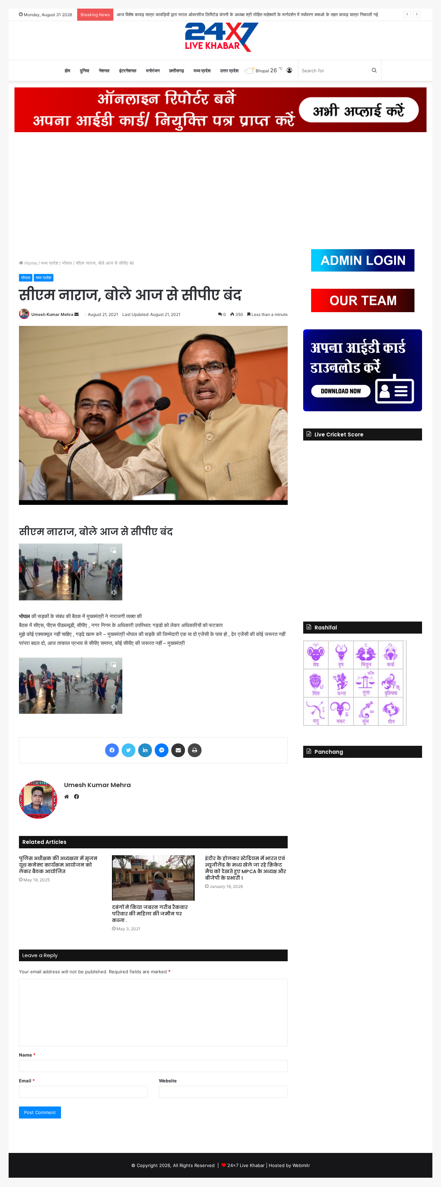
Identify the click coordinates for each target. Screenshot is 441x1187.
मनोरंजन (153, 70)
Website (168, 1080)
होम (67, 70)
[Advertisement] (220, 190)
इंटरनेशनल (127, 70)
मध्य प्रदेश (202, 70)
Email (27, 1080)
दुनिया (84, 70)
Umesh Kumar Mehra (52, 314)
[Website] (68, 797)
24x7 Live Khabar (246, 1165)
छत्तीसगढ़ (176, 70)
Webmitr (301, 1165)
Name (27, 1055)
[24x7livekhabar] (220, 36)
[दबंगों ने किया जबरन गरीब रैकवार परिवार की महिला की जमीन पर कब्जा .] (153, 878)
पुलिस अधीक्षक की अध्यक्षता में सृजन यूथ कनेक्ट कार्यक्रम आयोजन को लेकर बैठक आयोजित (58, 865)
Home (30, 263)
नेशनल (104, 70)
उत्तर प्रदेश (229, 70)
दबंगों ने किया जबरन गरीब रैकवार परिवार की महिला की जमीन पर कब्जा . (150, 914)
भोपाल (67, 263)
